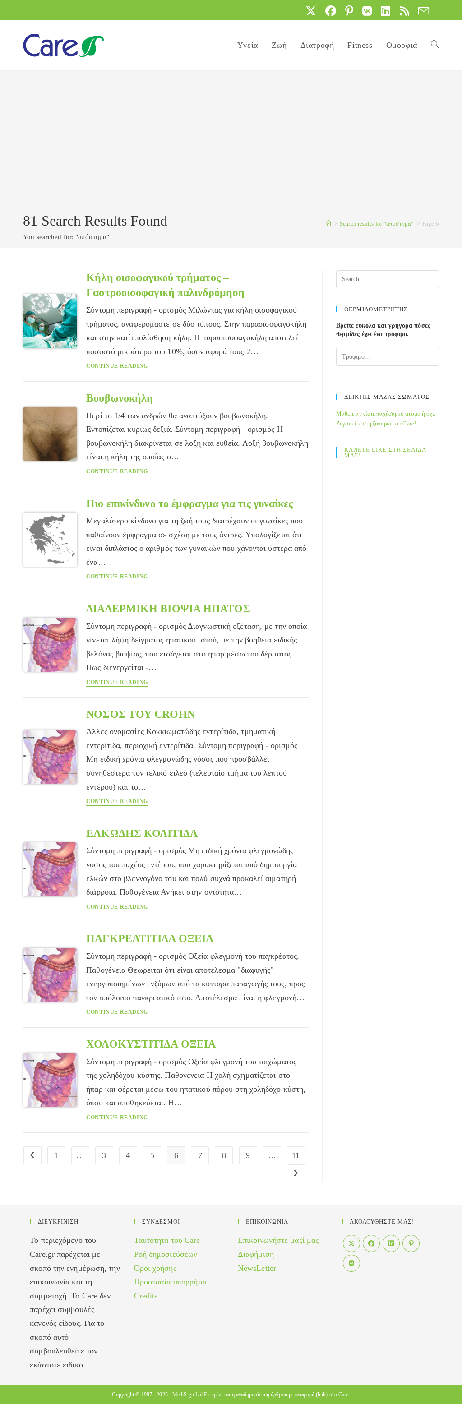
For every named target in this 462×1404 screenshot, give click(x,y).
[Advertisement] (231, 143)
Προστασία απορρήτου (171, 1281)
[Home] (328, 223)
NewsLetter (257, 1268)
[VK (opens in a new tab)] (367, 10)
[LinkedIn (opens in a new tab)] (385, 10)
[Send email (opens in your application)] (421, 10)
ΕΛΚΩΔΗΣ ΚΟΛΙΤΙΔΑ (142, 833)
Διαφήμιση (256, 1254)
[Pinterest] (411, 1243)
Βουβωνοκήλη (119, 398)
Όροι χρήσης (155, 1268)
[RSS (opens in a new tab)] (404, 10)
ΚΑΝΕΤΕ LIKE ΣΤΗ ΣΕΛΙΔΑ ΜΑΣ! (385, 452)
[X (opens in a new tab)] (311, 10)
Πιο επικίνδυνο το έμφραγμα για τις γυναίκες (189, 503)
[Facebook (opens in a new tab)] (331, 10)
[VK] (351, 1263)
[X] (351, 1243)
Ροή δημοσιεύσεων (166, 1254)
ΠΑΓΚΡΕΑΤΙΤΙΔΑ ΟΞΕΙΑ (149, 938)
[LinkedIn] (391, 1243)
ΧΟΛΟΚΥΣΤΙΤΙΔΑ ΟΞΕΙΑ (151, 1044)
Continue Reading (117, 366)
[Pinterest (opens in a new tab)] (349, 10)
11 (296, 1155)
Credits (146, 1295)
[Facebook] (371, 1243)
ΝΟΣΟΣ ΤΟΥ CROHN (140, 714)
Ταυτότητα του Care (167, 1240)
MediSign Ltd (187, 1394)
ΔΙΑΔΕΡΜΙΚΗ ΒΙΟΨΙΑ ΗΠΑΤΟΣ (168, 608)
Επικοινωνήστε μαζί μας (278, 1240)
